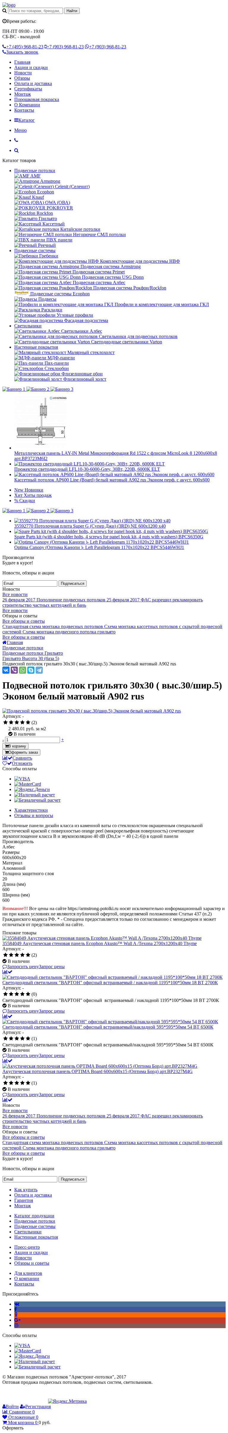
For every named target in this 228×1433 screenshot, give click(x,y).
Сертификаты (28, 88)
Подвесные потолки (34, 170)
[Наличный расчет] (34, 794)
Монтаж (22, 94)
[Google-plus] (17, 1319)
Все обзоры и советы (23, 621)
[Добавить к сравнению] (7, 971)
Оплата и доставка (33, 83)
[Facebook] (15, 1309)
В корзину (17, 746)
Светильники (28, 325)
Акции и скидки (31, 67)
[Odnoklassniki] (16, 1314)
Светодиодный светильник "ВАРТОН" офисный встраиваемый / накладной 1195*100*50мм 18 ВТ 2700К (110, 982)
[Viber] (14, 670)
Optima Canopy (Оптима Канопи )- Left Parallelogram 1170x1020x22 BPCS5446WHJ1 (99, 547)
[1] (5, 722)
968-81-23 (24, 46)
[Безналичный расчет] (37, 800)
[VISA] (22, 778)
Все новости (15, 594)
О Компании (27, 104)
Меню (20, 130)
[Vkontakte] (16, 1303)
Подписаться (72, 583)
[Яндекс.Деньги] (32, 789)
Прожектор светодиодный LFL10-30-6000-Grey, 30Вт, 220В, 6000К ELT (87, 469)
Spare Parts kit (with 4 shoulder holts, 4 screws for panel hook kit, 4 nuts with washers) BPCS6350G (108, 536)
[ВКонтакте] (6, 670)
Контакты (24, 110)
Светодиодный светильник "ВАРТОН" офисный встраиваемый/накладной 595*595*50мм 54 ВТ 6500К (107, 1026)
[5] (28, 722)
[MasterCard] (27, 784)
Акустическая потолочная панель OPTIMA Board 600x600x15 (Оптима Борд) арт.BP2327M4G (97, 1071)
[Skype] (30, 670)
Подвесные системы (35, 250)
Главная (22, 62)
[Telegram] (39, 670)
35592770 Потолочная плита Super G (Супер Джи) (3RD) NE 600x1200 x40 (90, 526)
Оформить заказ (23, 752)
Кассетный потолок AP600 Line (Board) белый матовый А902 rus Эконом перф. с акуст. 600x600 (112, 479)
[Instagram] (16, 1325)
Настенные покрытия (36, 347)
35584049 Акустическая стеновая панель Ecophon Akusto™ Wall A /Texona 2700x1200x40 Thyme (99, 943)
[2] (11, 722)
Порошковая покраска (36, 99)
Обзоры (22, 78)
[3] (17, 722)
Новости (23, 72)
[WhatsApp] (22, 670)
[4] (22, 722)
